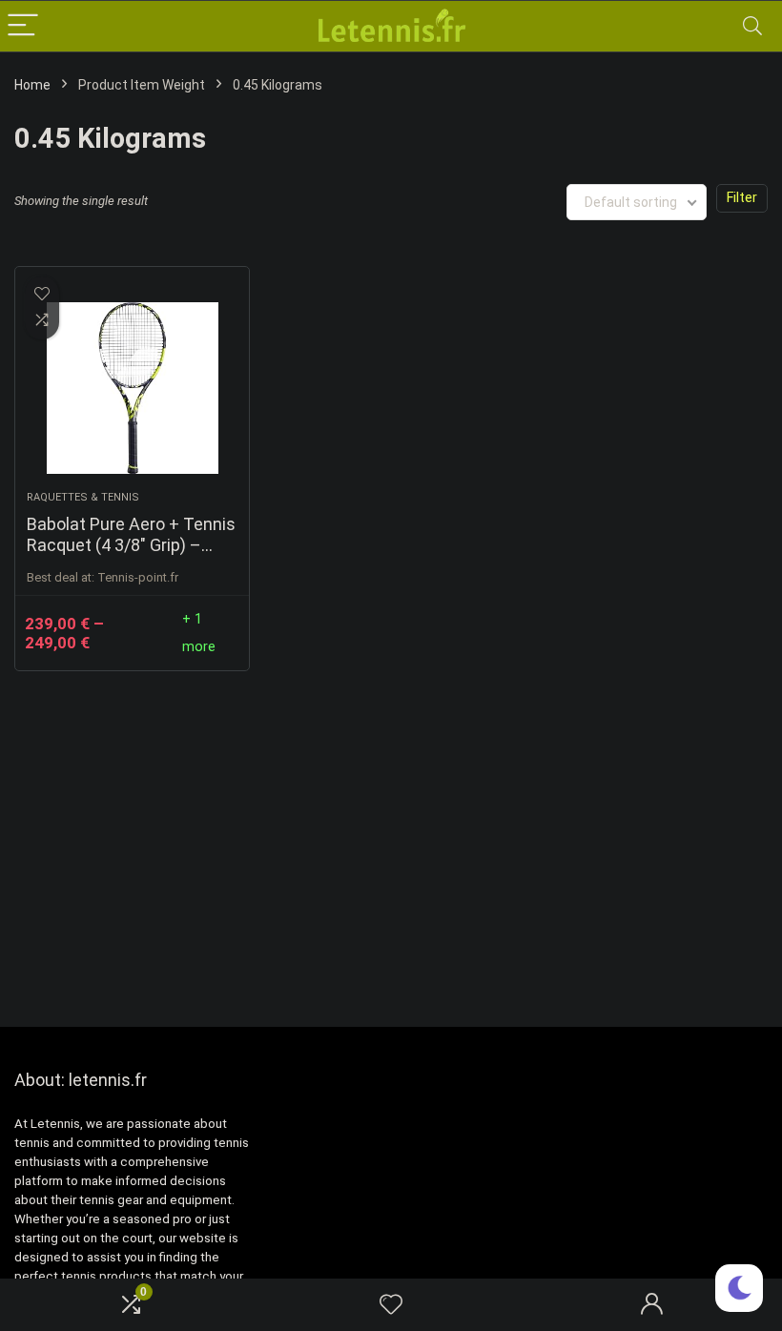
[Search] (752, 26)
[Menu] (23, 26)
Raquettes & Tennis (83, 497)
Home (32, 84)
